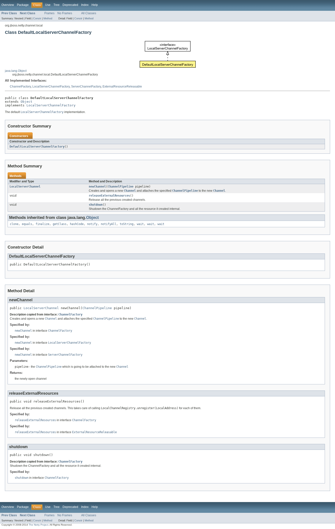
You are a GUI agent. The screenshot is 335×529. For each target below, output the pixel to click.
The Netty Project (38, 524)
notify (92, 224)
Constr (37, 18)
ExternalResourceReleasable (122, 86)
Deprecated (70, 5)
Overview (7, 5)
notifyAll (108, 224)
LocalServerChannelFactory (51, 86)
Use (48, 5)
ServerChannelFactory (86, 86)
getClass (59, 224)
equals (27, 224)
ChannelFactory (20, 86)
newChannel (97, 186)
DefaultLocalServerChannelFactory (37, 146)
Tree (56, 5)
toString (126, 224)
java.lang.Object (15, 71)
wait (140, 224)
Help (94, 5)
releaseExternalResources (109, 195)
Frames (49, 13)
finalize (42, 224)
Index (85, 5)
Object (26, 101)
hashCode (77, 224)
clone (14, 224)
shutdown (96, 204)
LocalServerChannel (25, 186)
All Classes (88, 13)
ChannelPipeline (120, 186)
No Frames (64, 13)
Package (23, 5)
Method (47, 18)
